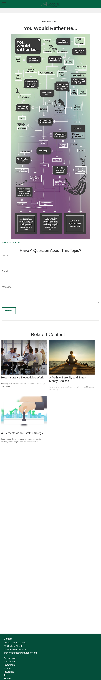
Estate (7, 668)
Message (7, 287)
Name (5, 255)
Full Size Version (11, 242)
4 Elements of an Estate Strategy (22, 433)
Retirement (9, 661)
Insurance (9, 671)
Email (5, 271)
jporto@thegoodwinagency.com (20, 652)
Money (7, 678)
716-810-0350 (18, 642)
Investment (9, 665)
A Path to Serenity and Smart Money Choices (67, 379)
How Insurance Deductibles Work (22, 377)
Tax (5, 675)
